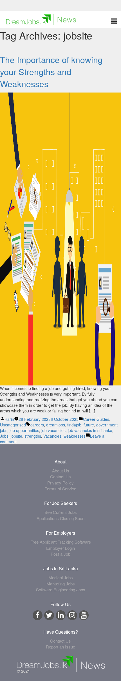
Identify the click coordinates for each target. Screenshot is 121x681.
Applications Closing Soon (60, 518)
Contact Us (60, 476)
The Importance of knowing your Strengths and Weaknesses (51, 72)
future (89, 425)
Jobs (4, 436)
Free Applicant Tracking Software (60, 542)
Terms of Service (60, 488)
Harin (9, 419)
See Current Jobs (60, 512)
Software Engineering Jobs (60, 589)
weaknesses (75, 436)
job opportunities (24, 430)
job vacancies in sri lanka (90, 430)
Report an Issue (60, 647)
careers (37, 425)
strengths (32, 436)
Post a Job (60, 554)
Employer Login (60, 548)
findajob (74, 425)
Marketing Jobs (60, 584)
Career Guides (96, 419)
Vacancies (52, 436)
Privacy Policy (60, 483)
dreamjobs (55, 425)
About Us (60, 471)
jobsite (16, 436)
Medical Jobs (60, 577)
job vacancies (53, 430)
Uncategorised (13, 425)
